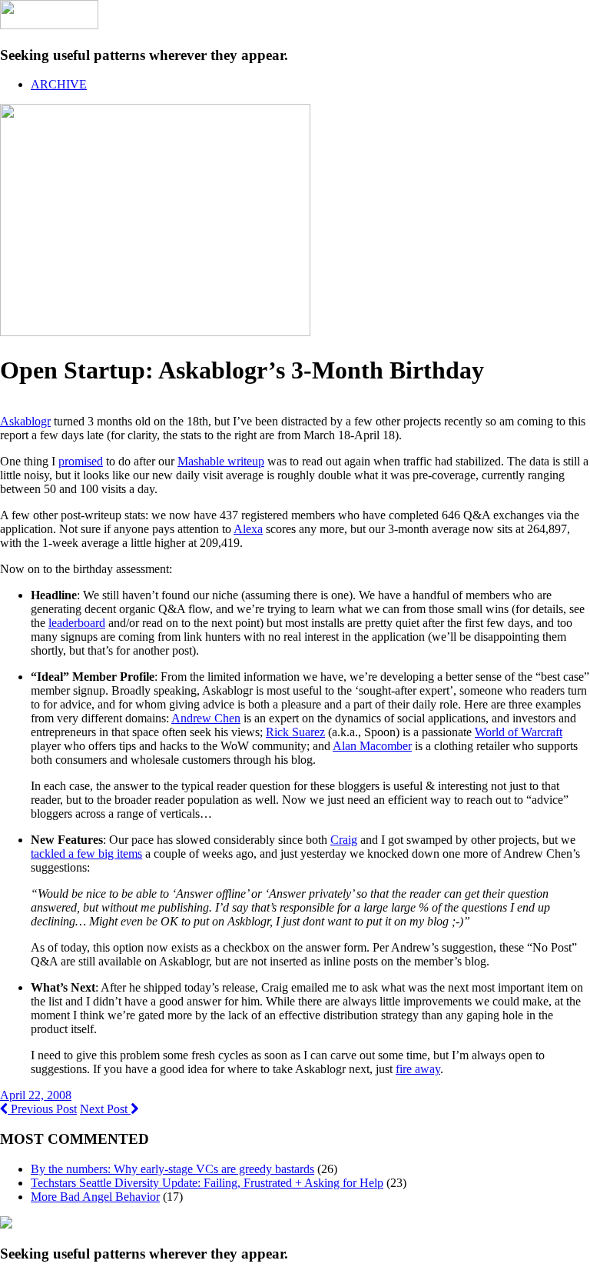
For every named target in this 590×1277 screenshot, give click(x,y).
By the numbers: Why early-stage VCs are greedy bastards (172, 1168)
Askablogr (25, 421)
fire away (418, 1068)
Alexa (248, 528)
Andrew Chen (205, 718)
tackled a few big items (86, 853)
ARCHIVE (59, 84)
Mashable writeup (220, 461)
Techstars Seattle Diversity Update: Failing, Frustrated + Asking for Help (207, 1182)
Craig (343, 839)
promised (80, 461)
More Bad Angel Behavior (95, 1196)
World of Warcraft (518, 732)
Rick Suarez (295, 732)
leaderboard (76, 622)
